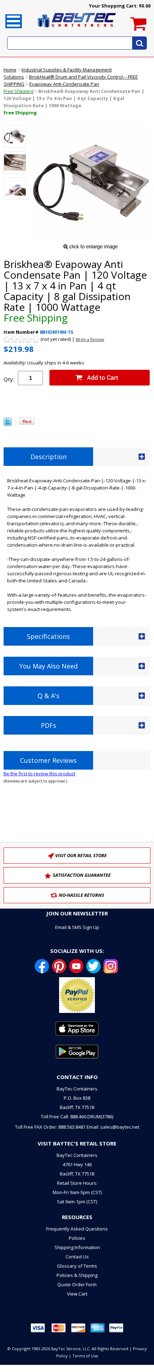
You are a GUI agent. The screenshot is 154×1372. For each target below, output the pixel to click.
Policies (77, 1238)
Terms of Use (85, 1355)
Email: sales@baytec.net (113, 1127)
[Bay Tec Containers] (77, 29)
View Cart (77, 1294)
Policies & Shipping (77, 1275)
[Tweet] (8, 424)
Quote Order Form (77, 1284)
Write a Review (90, 339)
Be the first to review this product (39, 773)
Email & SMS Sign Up (77, 927)
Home (10, 69)
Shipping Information (77, 1247)
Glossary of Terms (77, 1266)
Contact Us (77, 1256)
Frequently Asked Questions (77, 1229)
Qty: (9, 379)
